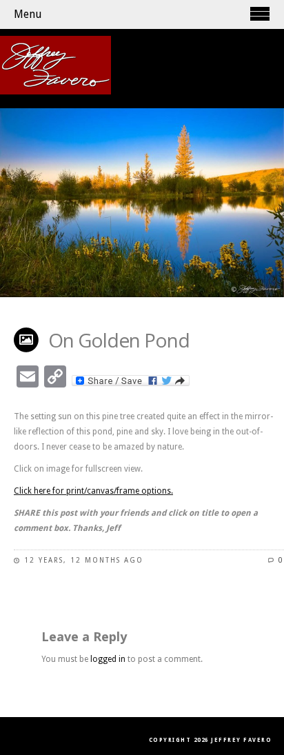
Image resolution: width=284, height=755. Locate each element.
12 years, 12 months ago (83, 560)
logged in (107, 659)
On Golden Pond (119, 340)
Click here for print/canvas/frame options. (93, 491)
